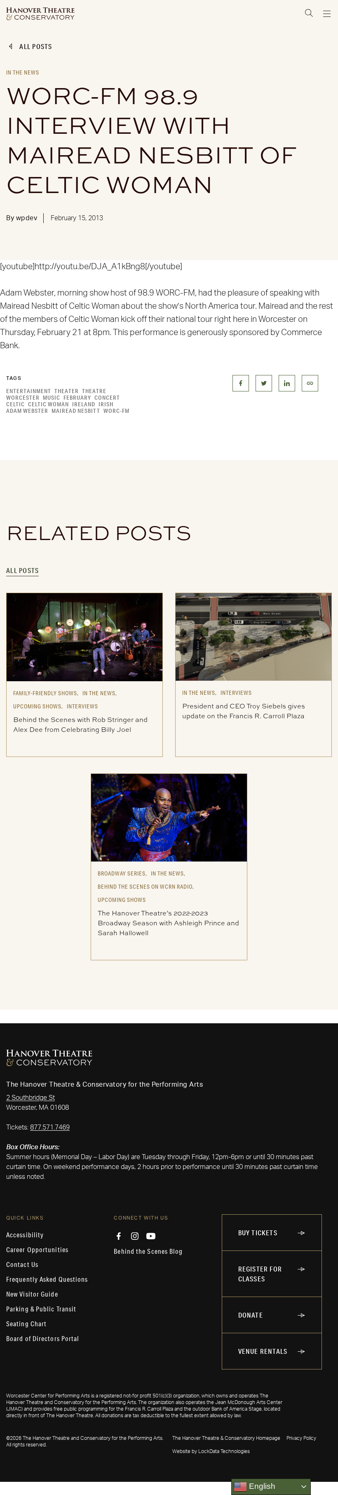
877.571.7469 (50, 1127)
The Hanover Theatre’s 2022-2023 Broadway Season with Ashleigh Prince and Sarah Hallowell (168, 922)
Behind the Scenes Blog (148, 1251)
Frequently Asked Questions (47, 1279)
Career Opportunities (37, 1250)
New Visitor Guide (32, 1294)
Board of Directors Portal (43, 1338)
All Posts (35, 46)
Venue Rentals (263, 1351)
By (21, 218)
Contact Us (22, 1264)
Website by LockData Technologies (211, 1451)
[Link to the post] (84, 637)
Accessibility (25, 1235)
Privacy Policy (301, 1438)
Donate (250, 1315)
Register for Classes (260, 1273)
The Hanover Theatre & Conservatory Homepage (226, 1438)
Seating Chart (26, 1324)
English (261, 1486)
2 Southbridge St (30, 1097)
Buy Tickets (257, 1232)
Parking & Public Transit (41, 1309)
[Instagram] (135, 1236)
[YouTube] (151, 1236)
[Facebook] (119, 1236)
